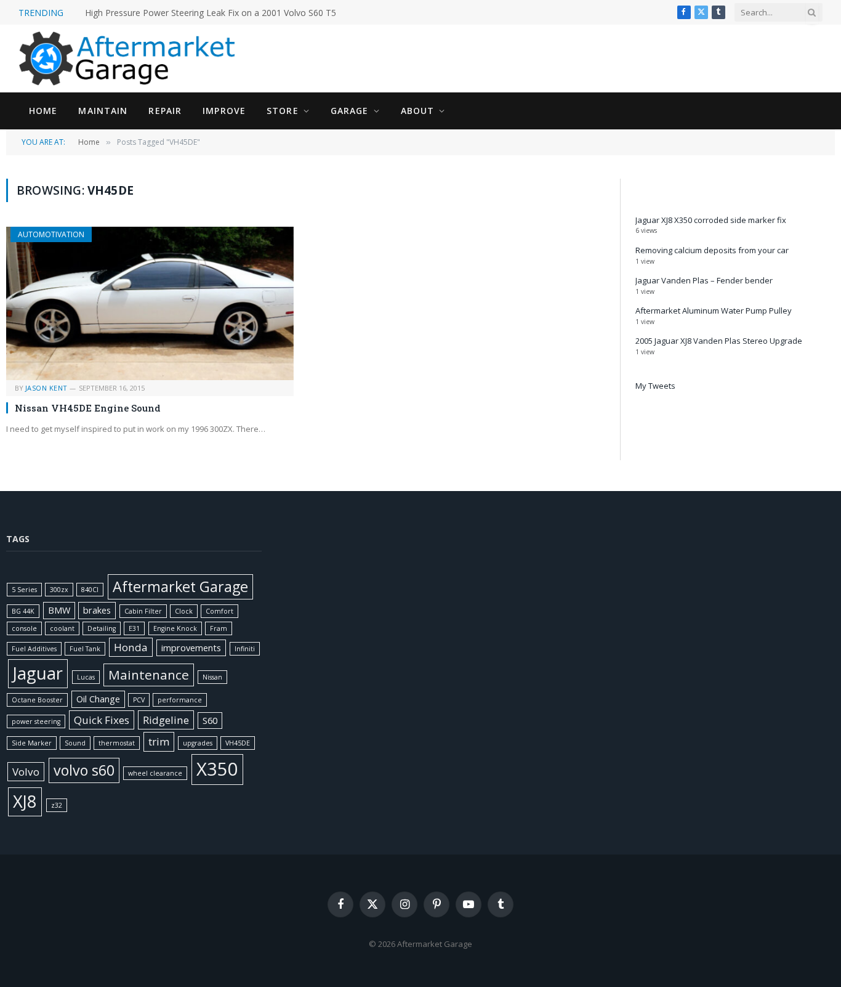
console (24, 628)
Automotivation (51, 234)
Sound (75, 743)
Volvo (25, 772)
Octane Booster (37, 700)
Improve (224, 110)
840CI (90, 589)
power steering (36, 721)
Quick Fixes (101, 720)
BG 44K (23, 611)
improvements (191, 648)
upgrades (197, 743)
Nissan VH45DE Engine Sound (88, 408)
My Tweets (655, 385)
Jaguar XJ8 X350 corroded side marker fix (710, 219)
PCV (139, 700)
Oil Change (98, 699)
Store (283, 110)
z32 (56, 805)
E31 (134, 628)
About (418, 110)
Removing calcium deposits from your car (712, 250)
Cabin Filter (143, 611)
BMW (59, 610)
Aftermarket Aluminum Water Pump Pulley (713, 310)
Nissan (212, 677)
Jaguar (38, 673)
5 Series (24, 589)
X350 (217, 769)
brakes (97, 610)
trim (158, 741)
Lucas (86, 677)
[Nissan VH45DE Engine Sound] (150, 303)
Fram (218, 628)
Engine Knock (175, 628)
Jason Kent (46, 387)
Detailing (101, 628)
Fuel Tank (85, 648)
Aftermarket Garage (180, 586)
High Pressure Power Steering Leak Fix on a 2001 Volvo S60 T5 (210, 12)
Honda (131, 647)
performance (180, 700)
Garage (350, 110)
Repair (165, 110)
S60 (210, 720)
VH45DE (237, 743)
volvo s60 (84, 770)
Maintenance (148, 674)
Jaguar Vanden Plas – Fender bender (704, 280)
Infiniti (245, 648)
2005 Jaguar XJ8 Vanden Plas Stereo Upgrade (718, 340)
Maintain (102, 110)
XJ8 (25, 801)
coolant (62, 628)
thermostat (117, 743)
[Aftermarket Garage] (129, 58)
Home (43, 110)
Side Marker (32, 743)
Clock (184, 611)
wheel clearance (155, 773)
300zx (59, 589)
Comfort (219, 611)
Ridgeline (166, 720)
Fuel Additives (34, 648)
